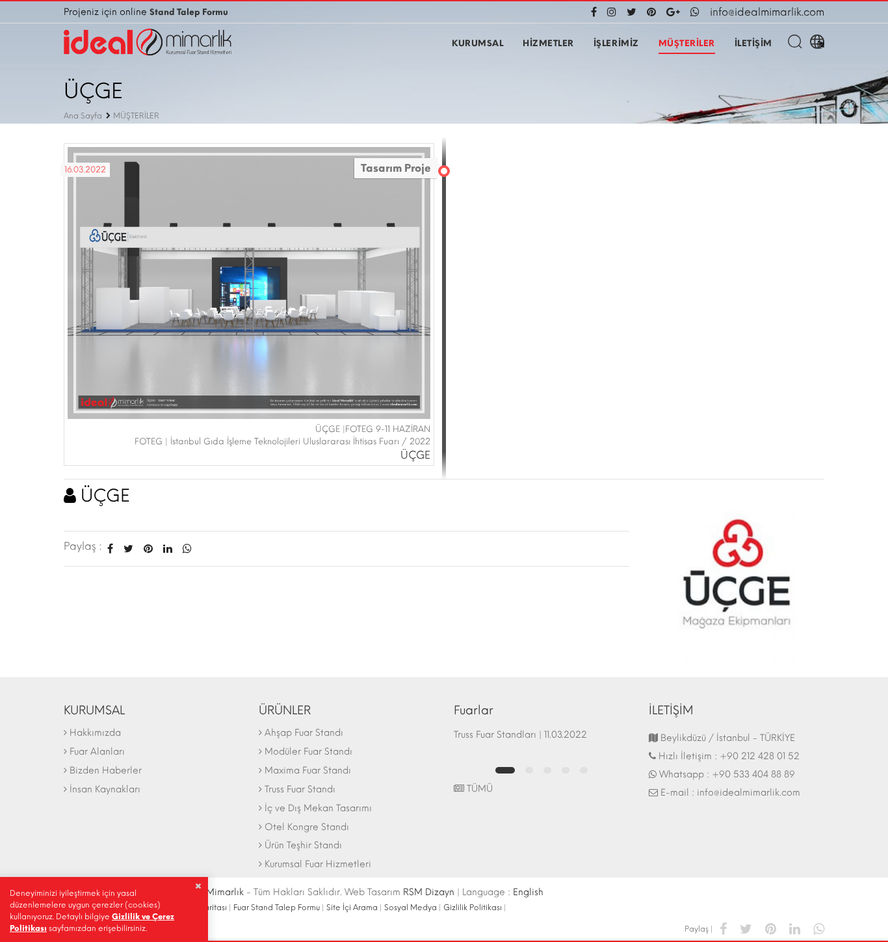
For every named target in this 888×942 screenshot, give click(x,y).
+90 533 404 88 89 (753, 774)
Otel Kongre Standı (307, 827)
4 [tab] (565, 770)
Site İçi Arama (352, 907)
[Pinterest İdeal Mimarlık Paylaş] (148, 548)
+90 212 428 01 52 (760, 756)
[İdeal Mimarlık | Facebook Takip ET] (596, 12)
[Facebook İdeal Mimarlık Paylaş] (110, 548)
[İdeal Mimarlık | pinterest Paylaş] (771, 928)
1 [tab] (505, 770)
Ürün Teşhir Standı (303, 845)
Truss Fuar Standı (300, 789)
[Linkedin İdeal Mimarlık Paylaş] (167, 548)
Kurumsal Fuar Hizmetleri (318, 864)
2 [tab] (529, 770)
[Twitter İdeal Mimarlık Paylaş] (128, 548)
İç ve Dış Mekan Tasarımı (318, 808)
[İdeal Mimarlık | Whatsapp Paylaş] (184, 548)
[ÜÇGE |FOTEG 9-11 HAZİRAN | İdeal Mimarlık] (249, 282)
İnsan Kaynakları (105, 789)
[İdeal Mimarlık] (147, 42)
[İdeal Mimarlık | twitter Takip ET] (631, 12)
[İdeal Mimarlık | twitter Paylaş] (746, 928)
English (528, 892)
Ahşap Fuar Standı (304, 732)
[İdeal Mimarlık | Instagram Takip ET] (611, 12)
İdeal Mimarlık (212, 892)
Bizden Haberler (106, 770)
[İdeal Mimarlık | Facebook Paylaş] (723, 928)
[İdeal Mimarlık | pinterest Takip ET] (651, 12)
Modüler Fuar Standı (308, 751)
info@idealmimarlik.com (767, 12)
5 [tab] (584, 770)
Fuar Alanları (97, 751)
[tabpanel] (541, 741)
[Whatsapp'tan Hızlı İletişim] (695, 12)
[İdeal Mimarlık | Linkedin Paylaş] (795, 928)
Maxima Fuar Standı (308, 770)
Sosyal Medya (410, 907)
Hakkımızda (95, 732)
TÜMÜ (478, 788)
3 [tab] (547, 770)
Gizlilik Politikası (472, 907)
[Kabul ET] (198, 886)
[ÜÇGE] (736, 573)
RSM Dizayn (428, 892)
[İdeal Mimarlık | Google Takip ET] (673, 12)
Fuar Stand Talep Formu (276, 907)
